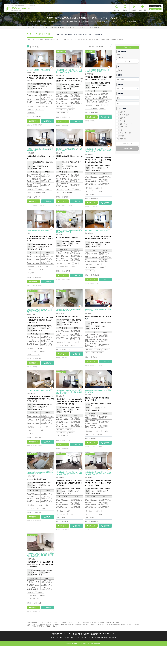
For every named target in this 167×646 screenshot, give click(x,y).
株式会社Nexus (94, 121)
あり (120, 70)
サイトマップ (64, 637)
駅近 (120, 130)
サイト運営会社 (97, 637)
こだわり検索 (142, 10)
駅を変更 (127, 61)
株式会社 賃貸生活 (37, 125)
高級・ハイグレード (125, 124)
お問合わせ (34, 121)
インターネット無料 (125, 133)
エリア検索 (116, 10)
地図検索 (134, 10)
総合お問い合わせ (155, 9)
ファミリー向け (124, 115)
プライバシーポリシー (84, 637)
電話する (48, 121)
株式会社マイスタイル (38, 205)
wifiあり (121, 136)
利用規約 (72, 637)
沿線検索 (125, 10)
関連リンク (54, 637)
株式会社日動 (65, 125)
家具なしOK (123, 127)
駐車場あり (122, 139)
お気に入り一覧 (156, 6)
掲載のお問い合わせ (110, 637)
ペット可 (122, 121)
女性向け (122, 112)
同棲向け (122, 118)
